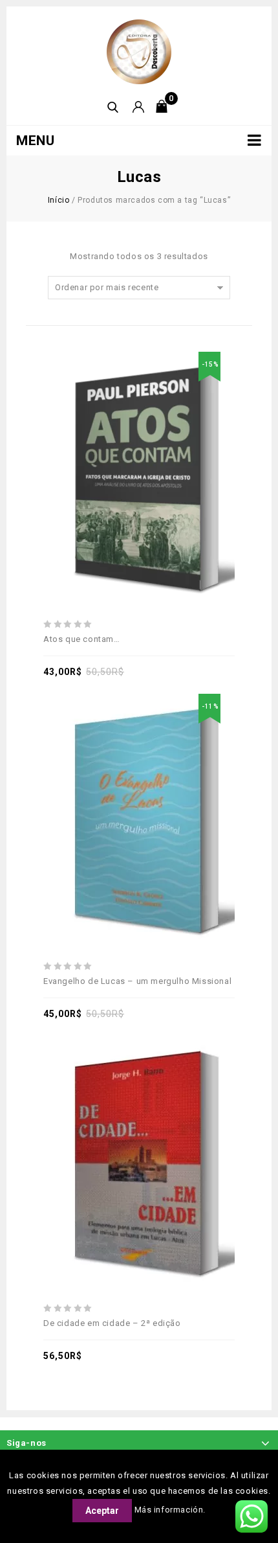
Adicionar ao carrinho (124, 444)
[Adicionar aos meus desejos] (94, 444)
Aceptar (102, 1510)
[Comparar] (154, 444)
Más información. (170, 1509)
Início (59, 200)
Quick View (183, 444)
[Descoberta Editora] (139, 51)
